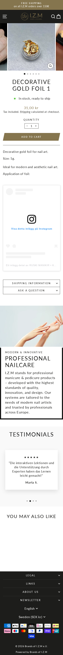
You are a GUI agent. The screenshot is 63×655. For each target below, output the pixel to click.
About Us (30, 591)
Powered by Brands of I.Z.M (31, 652)
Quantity (31, 119)
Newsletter (30, 600)
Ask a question (31, 290)
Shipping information (31, 283)
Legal (31, 575)
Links (30, 583)
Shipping (25, 111)
